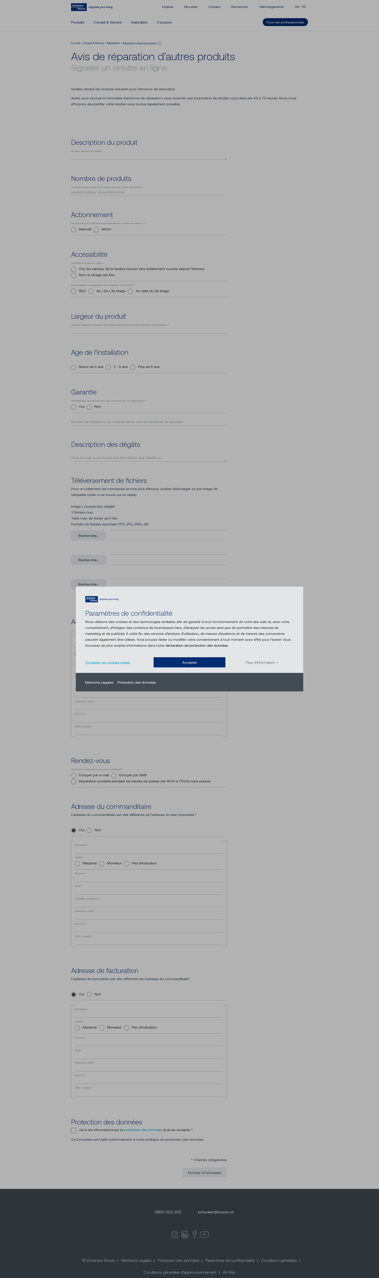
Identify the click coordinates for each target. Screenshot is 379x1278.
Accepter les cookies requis (107, 662)
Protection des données (136, 682)
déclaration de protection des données (196, 645)
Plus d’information (261, 662)
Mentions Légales (99, 682)
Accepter (189, 662)
